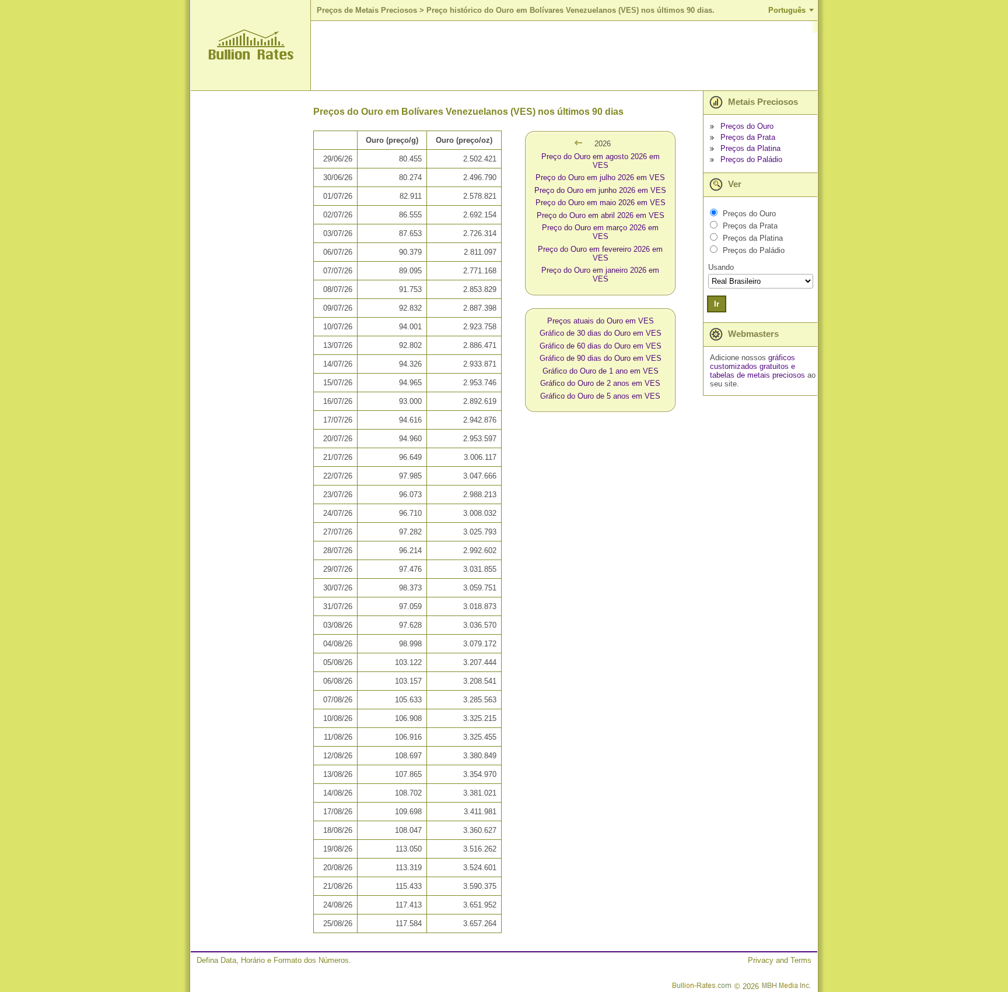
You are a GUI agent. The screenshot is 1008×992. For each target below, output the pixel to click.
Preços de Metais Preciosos (367, 10)
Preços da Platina (750, 148)
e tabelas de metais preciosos (757, 370)
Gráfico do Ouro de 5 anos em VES (600, 396)
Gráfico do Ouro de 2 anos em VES (600, 383)
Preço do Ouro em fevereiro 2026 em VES (600, 253)
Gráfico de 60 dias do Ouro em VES (601, 346)
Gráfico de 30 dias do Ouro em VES (601, 333)
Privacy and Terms (779, 960)
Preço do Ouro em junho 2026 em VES (600, 190)
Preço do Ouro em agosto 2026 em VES (600, 161)
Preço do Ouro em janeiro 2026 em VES (600, 274)
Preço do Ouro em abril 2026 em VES (600, 215)
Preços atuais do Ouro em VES (600, 320)
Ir (716, 304)
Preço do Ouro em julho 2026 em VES (600, 177)
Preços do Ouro (747, 126)
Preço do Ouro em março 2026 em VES (600, 232)
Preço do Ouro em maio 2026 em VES (601, 202)
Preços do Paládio (751, 159)
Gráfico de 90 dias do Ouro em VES (601, 358)
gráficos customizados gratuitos (752, 362)
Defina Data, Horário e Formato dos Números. (274, 960)
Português (787, 10)
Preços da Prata (747, 137)
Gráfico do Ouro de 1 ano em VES (600, 371)
